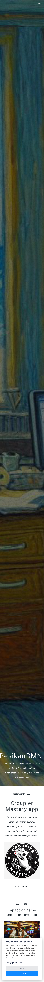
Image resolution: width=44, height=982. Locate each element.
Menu (38, 4)
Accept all (22, 974)
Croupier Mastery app (22, 806)
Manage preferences (14, 963)
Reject (22, 968)
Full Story (22, 886)
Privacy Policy (11, 958)
